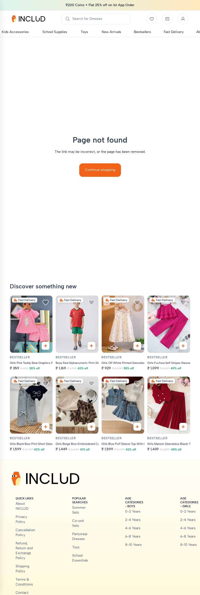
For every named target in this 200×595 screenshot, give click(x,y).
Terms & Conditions (24, 581)
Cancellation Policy (25, 532)
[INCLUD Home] (28, 18)
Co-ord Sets (78, 523)
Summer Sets (79, 510)
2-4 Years (132, 520)
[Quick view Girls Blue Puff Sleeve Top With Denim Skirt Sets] (137, 427)
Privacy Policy (21, 519)
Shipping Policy (22, 568)
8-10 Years (133, 545)
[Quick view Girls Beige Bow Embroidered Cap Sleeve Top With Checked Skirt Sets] (91, 427)
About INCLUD (22, 506)
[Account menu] (183, 18)
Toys (76, 547)
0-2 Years (132, 511)
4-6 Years (132, 528)
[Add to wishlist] (45, 302)
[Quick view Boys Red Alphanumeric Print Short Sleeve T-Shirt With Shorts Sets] (91, 346)
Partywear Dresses (80, 536)
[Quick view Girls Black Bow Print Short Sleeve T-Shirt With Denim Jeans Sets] (46, 427)
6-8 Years (132, 536)
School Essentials (80, 557)
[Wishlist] (151, 18)
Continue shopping (100, 170)
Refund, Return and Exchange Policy (24, 550)
